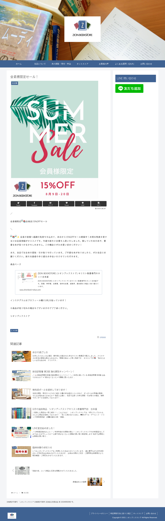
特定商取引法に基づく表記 (120, 513)
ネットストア (138, 513)
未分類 (15, 330)
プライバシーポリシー (99, 513)
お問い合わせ (151, 513)
